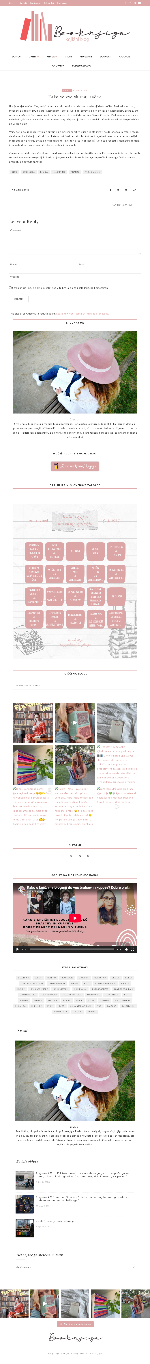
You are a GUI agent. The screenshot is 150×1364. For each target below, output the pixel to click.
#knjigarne (35, 3)
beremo (51, 978)
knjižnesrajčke (39, 989)
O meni (33, 56)
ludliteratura (49, 995)
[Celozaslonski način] (132, 949)
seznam (104, 1000)
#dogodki (49, 3)
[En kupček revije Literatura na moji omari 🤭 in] (33, 765)
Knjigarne (86, 56)
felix (87, 983)
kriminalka (80, 989)
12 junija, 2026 (43, 1182)
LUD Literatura (28, 995)
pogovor (52, 1000)
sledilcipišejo (122, 1000)
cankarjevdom (57, 983)
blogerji (84, 978)
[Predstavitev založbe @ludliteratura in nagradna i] (117, 765)
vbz (99, 1006)
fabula (74, 983)
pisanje (75, 172)
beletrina (23, 978)
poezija (38, 1000)
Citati (68, 56)
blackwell (67, 978)
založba (111, 1006)
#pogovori (62, 3)
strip (50, 1006)
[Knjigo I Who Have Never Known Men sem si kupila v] (75, 807)
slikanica (20, 1006)
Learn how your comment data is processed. (82, 313)
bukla (128, 978)
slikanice (36, 1006)
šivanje (92, 1012)
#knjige (13, 3)
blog (14, 172)
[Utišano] (126, 949)
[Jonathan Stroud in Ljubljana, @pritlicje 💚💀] (117, 807)
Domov (16, 56)
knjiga (44, 172)
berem (38, 978)
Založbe (77, 1012)
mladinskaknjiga (72, 995)
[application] (75, 918)
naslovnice (93, 995)
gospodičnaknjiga (105, 983)
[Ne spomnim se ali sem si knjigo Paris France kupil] (117, 723)
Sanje (79, 1000)
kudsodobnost (100, 989)
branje (116, 978)
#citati (23, 3)
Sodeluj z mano (81, 65)
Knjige (51, 56)
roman (67, 1000)
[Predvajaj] (17, 949)
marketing (59, 172)
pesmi (127, 995)
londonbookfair (123, 989)
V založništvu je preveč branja (55, 1221)
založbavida (60, 1012)
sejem (91, 1000)
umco (61, 1006)
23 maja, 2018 (80, 90)
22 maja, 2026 (42, 1206)
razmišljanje (92, 172)
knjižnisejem (61, 989)
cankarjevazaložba (32, 983)
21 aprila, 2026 (42, 1226)
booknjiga (29, 172)
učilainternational (80, 1006)
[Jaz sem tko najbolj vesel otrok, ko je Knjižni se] (75, 765)
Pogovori (125, 56)
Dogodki (105, 56)
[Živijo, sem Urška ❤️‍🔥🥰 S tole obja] (33, 723)
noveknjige (112, 995)
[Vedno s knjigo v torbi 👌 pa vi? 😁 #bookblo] (75, 723)
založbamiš (128, 1006)
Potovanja (58, 65)
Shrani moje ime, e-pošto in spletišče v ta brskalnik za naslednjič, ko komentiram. (60, 287)
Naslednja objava (122, 205)
